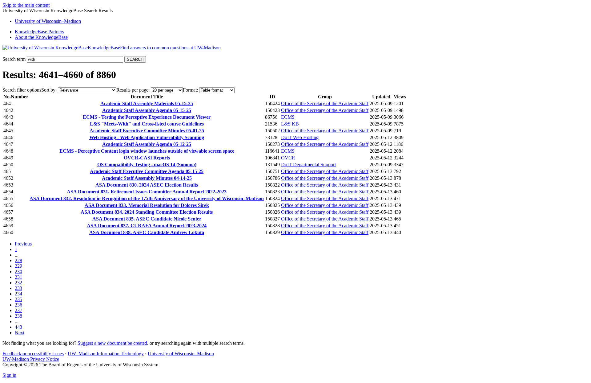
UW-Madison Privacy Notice (30, 359)
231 (18, 277)
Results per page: (133, 90)
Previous (23, 243)
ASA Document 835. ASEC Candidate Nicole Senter (146, 218)
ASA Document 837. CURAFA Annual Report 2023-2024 (147, 225)
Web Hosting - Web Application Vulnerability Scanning (146, 137)
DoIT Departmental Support (308, 164)
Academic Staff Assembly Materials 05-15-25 (146, 103)
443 (18, 327)
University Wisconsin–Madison (48, 21)
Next (19, 332)
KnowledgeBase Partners (39, 31)
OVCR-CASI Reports (147, 157)
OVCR (288, 157)
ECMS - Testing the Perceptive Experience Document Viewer (147, 117)
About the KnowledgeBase (41, 37)
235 (18, 299)
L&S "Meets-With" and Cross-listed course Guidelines (147, 123)
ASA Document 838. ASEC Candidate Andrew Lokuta (146, 232)
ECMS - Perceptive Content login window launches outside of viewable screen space (146, 151)
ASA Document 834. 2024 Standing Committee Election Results (147, 212)
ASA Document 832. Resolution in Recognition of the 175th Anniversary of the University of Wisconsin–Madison (147, 198)
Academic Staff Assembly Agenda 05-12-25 (146, 144)
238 (18, 316)
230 (18, 271)
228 (18, 260)
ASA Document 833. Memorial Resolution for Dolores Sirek (147, 205)
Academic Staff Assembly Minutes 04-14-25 (147, 178)
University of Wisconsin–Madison (181, 353)
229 (18, 266)
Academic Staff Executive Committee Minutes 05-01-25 (147, 130)
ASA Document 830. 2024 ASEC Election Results (146, 184)
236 (18, 304)
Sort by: (49, 90)
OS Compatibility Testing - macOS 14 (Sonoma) (146, 164)
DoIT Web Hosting (300, 137)
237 (18, 310)
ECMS (288, 117)
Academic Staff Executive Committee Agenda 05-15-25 (146, 171)
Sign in (9, 375)
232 (18, 282)
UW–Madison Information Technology (106, 353)
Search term (14, 59)
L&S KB (290, 123)
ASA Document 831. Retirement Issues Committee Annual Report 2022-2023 (147, 191)
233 (18, 288)
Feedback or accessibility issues (33, 353)
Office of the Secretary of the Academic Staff (324, 103)
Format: (190, 90)
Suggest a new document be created (112, 343)
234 (18, 293)
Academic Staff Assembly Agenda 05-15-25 (146, 110)
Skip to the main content (26, 5)
